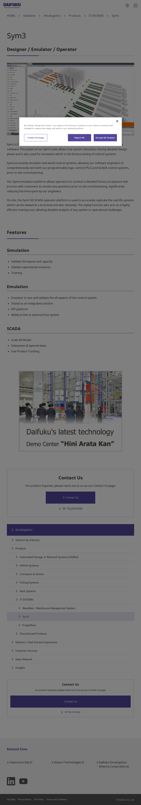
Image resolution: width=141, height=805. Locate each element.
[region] (70, 131)
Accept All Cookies (105, 137)
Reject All (79, 137)
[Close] (117, 121)
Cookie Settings (36, 137)
